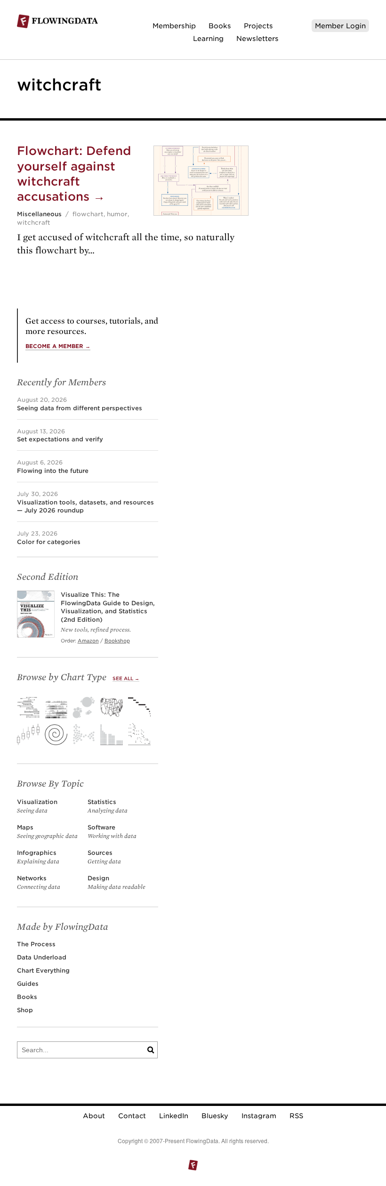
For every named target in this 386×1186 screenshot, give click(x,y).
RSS (296, 1116)
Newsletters (257, 38)
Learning (208, 38)
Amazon (88, 640)
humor (117, 214)
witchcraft (33, 222)
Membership (174, 26)
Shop (25, 1010)
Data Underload (41, 957)
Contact (132, 1116)
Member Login (340, 26)
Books (220, 26)
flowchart (88, 214)
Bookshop (117, 640)
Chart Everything (43, 970)
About (94, 1116)
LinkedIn (173, 1116)
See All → (126, 678)
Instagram (258, 1116)
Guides (28, 983)
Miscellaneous (39, 214)
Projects (258, 26)
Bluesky (214, 1116)
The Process (36, 944)
